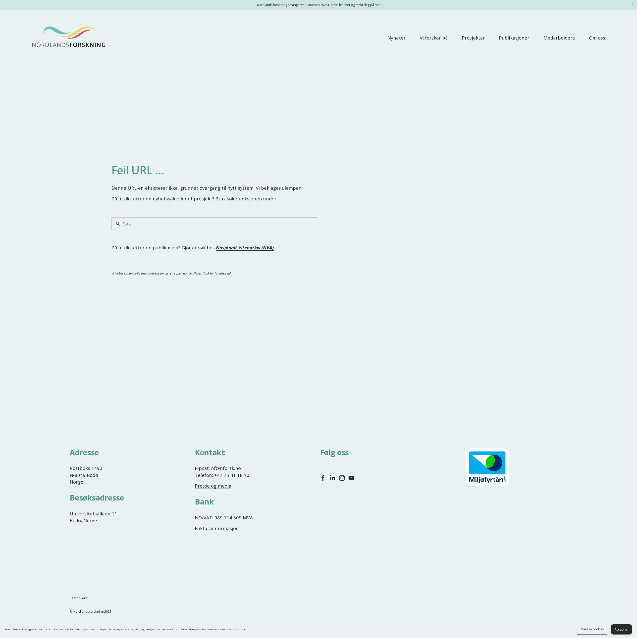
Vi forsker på (434, 38)
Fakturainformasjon (217, 528)
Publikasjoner (514, 38)
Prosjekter (473, 38)
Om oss (597, 38)
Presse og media (213, 486)
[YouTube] (351, 478)
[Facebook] (323, 478)
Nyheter (396, 38)
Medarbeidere (559, 38)
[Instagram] (342, 478)
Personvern (78, 598)
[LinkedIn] (332, 478)
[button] (632, 4)
